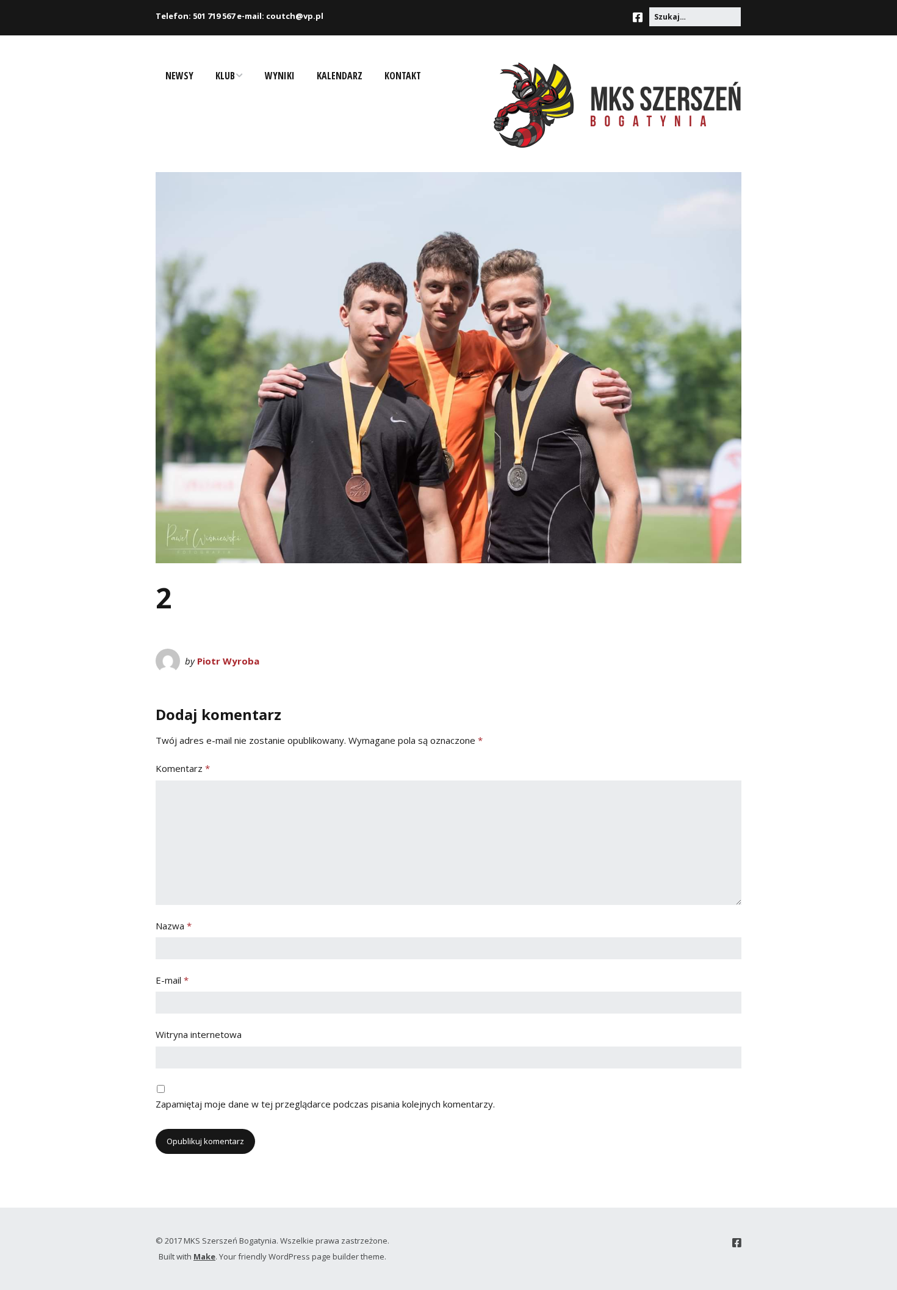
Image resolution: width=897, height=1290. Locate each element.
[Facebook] (641, 17)
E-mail (172, 980)
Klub (225, 75)
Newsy (179, 75)
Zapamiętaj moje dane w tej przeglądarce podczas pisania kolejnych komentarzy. (325, 1104)
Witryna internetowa (199, 1034)
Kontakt (402, 75)
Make (204, 1256)
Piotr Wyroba (228, 661)
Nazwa (174, 926)
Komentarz (183, 768)
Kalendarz (339, 75)
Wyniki (280, 75)
